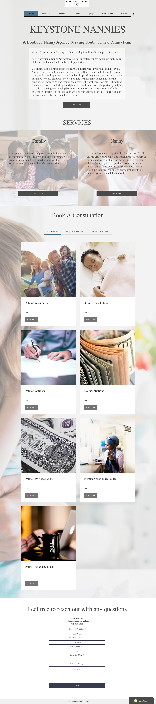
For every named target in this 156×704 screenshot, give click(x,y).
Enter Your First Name (76, 629)
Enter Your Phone (76, 655)
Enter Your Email (76, 646)
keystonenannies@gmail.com (77, 621)
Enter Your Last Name (76, 638)
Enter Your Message (77, 664)
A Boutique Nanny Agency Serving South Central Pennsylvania (78, 42)
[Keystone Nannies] (133, 13)
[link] (52, 231)
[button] (61, 13)
